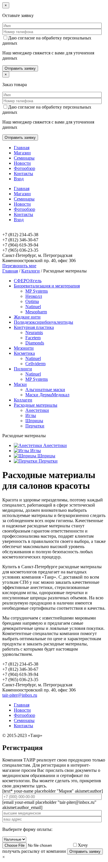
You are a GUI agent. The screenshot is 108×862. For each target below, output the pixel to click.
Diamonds (34, 342)
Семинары (24, 158)
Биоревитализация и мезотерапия (47, 285)
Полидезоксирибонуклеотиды (43, 322)
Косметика (24, 353)
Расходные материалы (35, 405)
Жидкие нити (27, 317)
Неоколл (33, 296)
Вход (19, 178)
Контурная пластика (34, 327)
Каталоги (30, 270)
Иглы (30, 415)
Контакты (23, 173)
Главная (21, 147)
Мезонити (24, 348)
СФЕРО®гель (27, 280)
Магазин (22, 152)
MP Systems (36, 291)
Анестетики (37, 410)
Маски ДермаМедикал (47, 394)
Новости (22, 163)
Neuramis (34, 332)
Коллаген (23, 399)
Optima (32, 301)
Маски (20, 384)
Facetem (33, 337)
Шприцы (34, 420)
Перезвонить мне (19, 265)
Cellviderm (35, 363)
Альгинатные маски (45, 389)
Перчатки (34, 425)
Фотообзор (24, 168)
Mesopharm (36, 311)
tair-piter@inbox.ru (19, 695)
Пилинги (23, 368)
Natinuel (33, 306)
